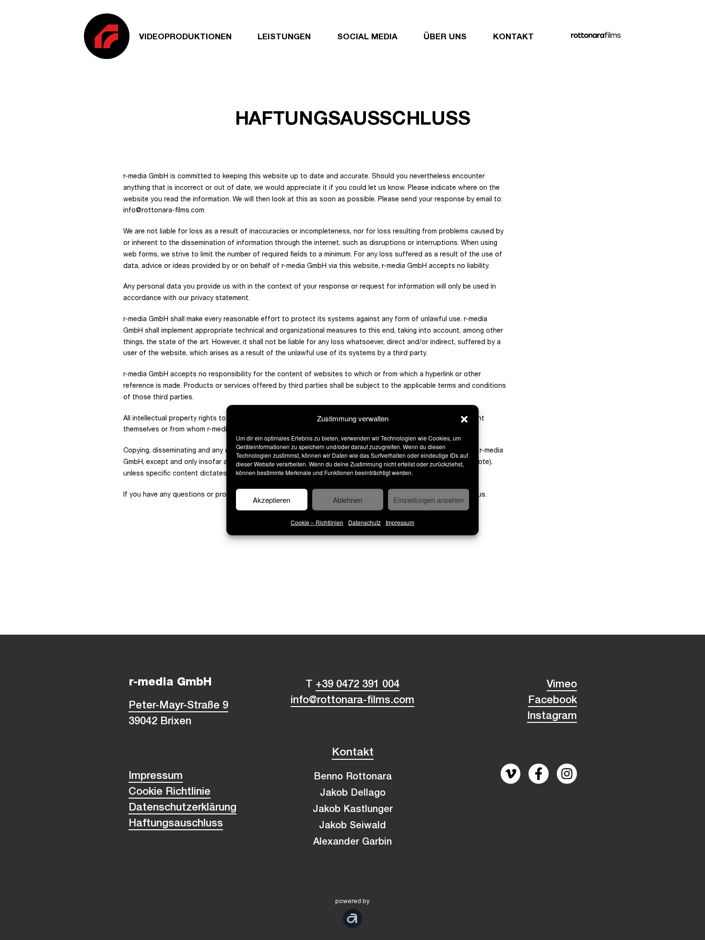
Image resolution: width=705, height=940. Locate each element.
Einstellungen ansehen (428, 499)
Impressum (400, 522)
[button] (464, 418)
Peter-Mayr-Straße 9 (178, 706)
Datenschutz (364, 522)
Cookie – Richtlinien (317, 522)
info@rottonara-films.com (352, 701)
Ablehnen (347, 499)
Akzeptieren (271, 499)
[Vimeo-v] (511, 774)
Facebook (552, 701)
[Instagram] (567, 774)
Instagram (552, 716)
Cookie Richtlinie (170, 792)
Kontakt (353, 753)
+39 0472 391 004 (358, 685)
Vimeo (562, 685)
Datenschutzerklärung (182, 808)
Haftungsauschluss (176, 824)
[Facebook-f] (539, 774)
